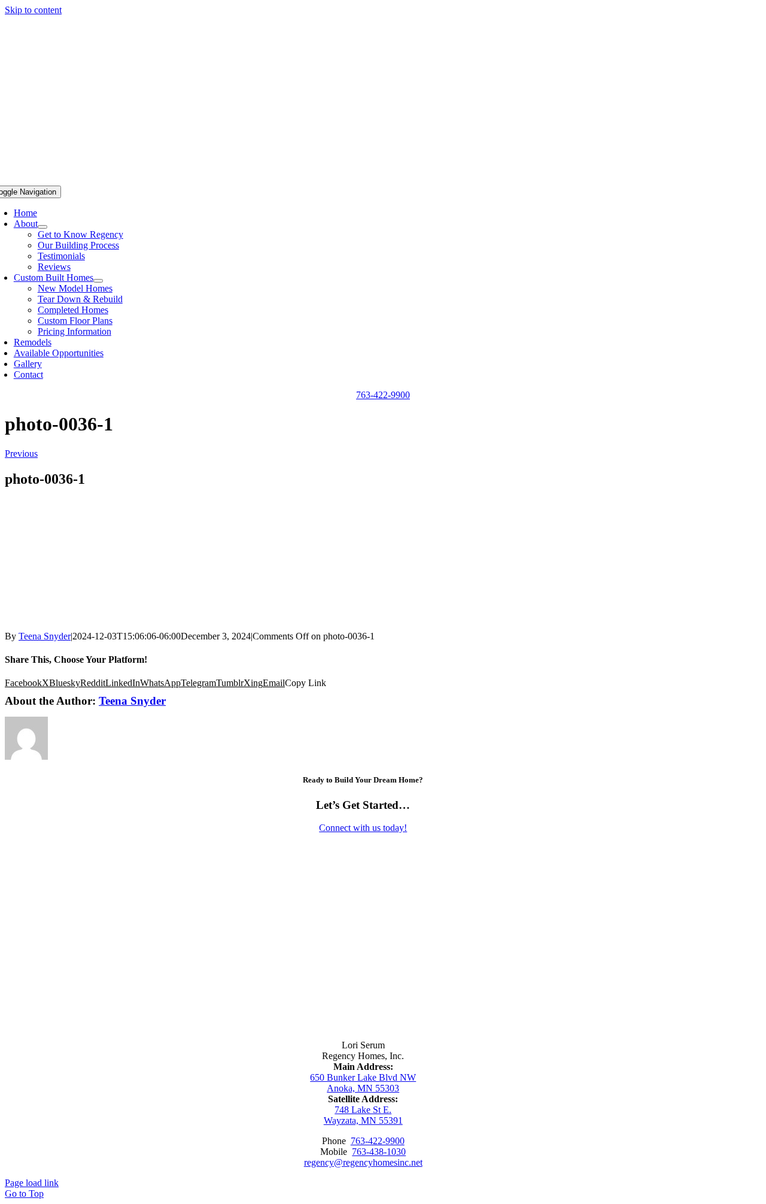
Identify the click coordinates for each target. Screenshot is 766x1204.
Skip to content (33, 10)
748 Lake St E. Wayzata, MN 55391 (363, 1115)
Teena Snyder (45, 636)
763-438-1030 (379, 1152)
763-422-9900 (378, 1141)
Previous (21, 453)
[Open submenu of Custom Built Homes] (98, 281)
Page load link (32, 1183)
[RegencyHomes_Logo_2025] (363, 998)
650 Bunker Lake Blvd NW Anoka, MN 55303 (363, 1082)
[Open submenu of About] (42, 227)
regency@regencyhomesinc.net (363, 1162)
